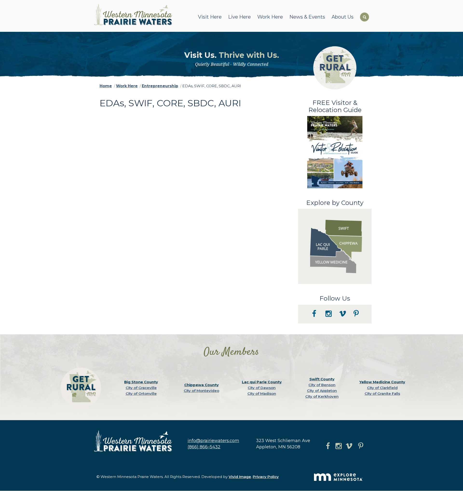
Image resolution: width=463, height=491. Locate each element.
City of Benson (321, 385)
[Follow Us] (335, 322)
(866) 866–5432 (204, 447)
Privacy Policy (266, 476)
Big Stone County (141, 382)
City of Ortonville (141, 393)
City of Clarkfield (382, 387)
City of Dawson (262, 387)
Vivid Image (240, 476)
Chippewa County (201, 385)
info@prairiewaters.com (213, 440)
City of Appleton (322, 390)
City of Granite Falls (382, 393)
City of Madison (261, 393)
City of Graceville (141, 387)
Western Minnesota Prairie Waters (134, 14)
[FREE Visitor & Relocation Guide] (334, 187)
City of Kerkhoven (322, 396)
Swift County (321, 379)
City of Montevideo (201, 390)
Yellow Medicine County (382, 382)
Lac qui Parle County (262, 382)
